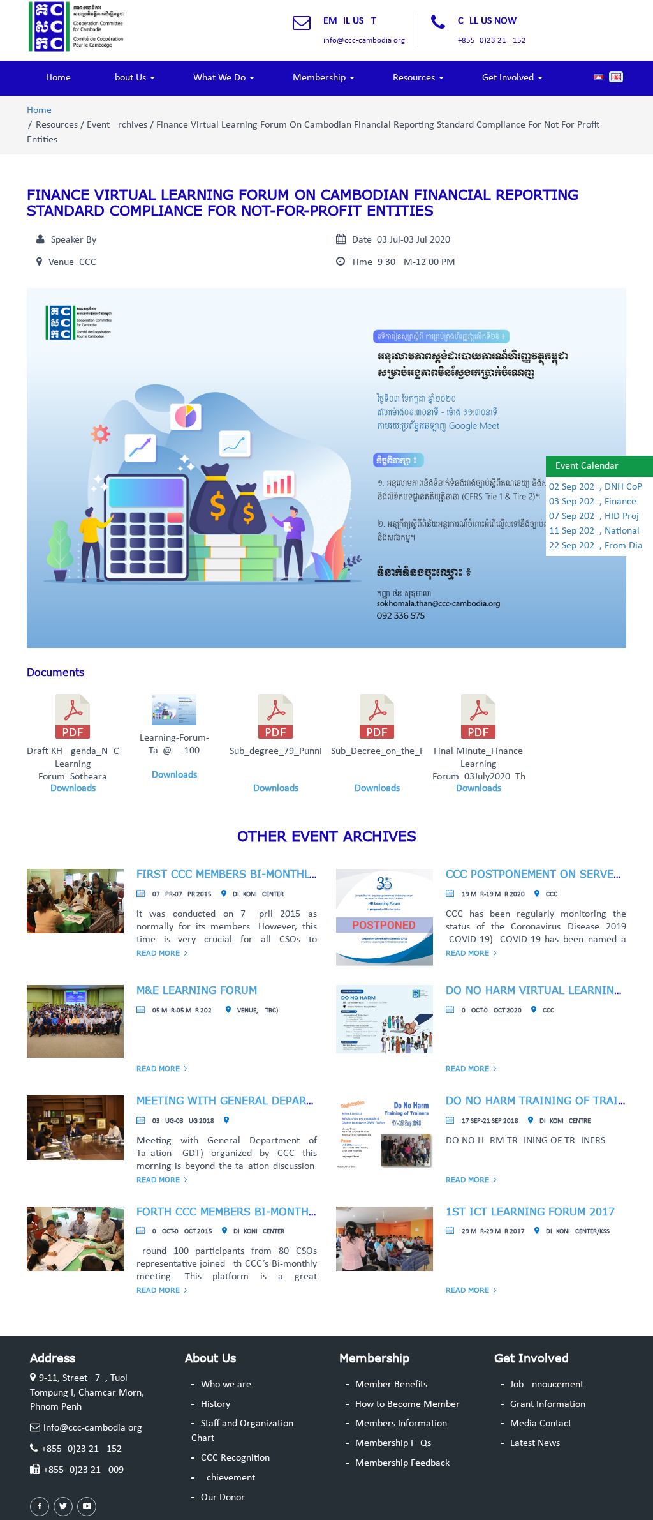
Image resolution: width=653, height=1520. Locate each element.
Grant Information (547, 1404)
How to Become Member (407, 1404)
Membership (320, 78)
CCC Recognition (235, 1458)
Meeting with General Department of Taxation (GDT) (293, 1100)
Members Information (401, 1423)
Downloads (73, 788)
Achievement (228, 1478)
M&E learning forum (196, 990)
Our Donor (223, 1498)
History (215, 1404)
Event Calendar (587, 466)
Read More (158, 953)
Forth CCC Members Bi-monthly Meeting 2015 (268, 1211)
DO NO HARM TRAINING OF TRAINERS (546, 1100)
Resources (415, 78)
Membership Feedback (402, 1463)
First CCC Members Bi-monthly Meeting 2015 (265, 874)
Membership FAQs (393, 1443)
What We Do (220, 78)
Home (58, 78)
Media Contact (540, 1423)
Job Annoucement (546, 1385)
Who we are (226, 1385)
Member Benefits (391, 1385)
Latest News (535, 1443)
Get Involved (509, 78)
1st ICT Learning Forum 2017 (530, 1211)
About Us (129, 78)
